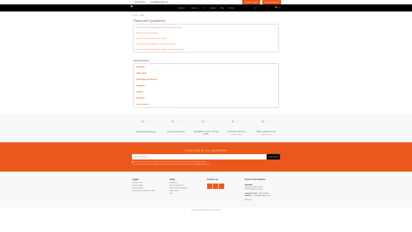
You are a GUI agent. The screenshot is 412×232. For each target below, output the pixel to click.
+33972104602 (139, 2)
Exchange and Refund (146, 79)
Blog (222, 8)
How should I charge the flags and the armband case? (159, 27)
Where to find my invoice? (147, 33)
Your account (142, 104)
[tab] (206, 27)
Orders (139, 92)
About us (194, 8)
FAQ (204, 8)
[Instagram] (221, 186)
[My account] (265, 7)
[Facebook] (209, 186)
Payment (140, 98)
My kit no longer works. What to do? (151, 38)
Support (213, 8)
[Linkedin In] (215, 186)
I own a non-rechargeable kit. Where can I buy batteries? (160, 49)
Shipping (140, 86)
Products (181, 8)
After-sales (141, 73)
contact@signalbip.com (159, 2)
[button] (251, 2)
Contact (231, 8)
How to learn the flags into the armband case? (155, 44)
